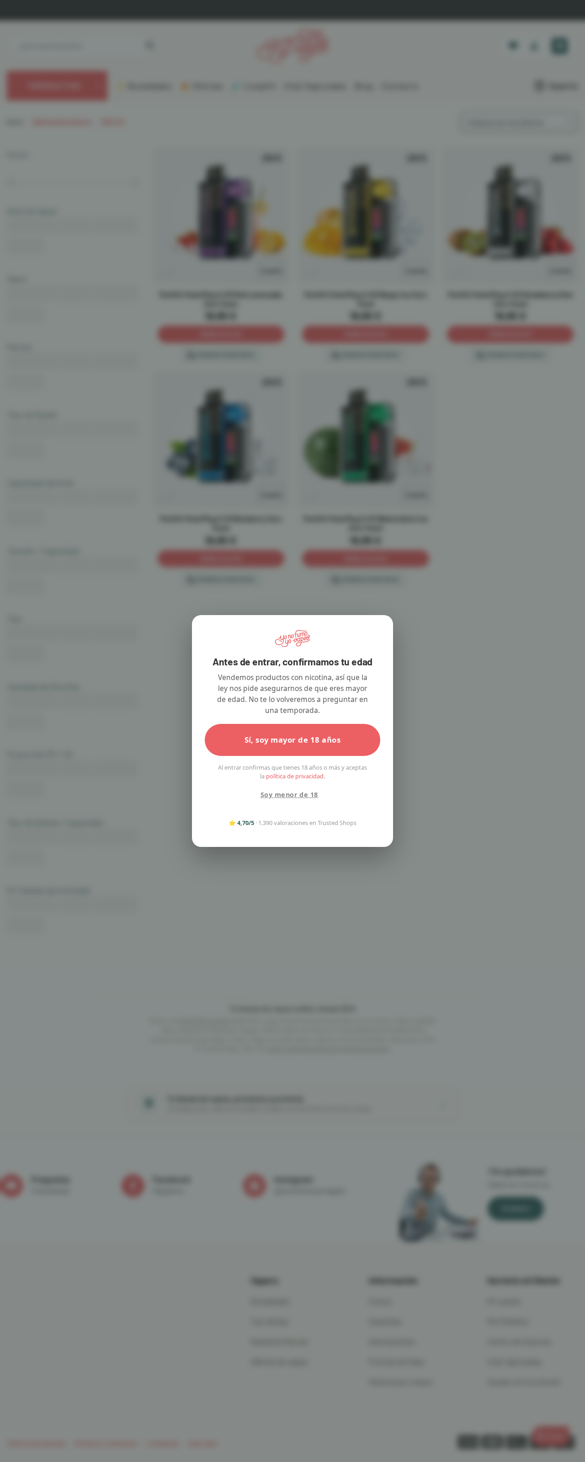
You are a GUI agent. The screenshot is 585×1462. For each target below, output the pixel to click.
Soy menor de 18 (289, 794)
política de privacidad (295, 776)
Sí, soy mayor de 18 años (293, 739)
